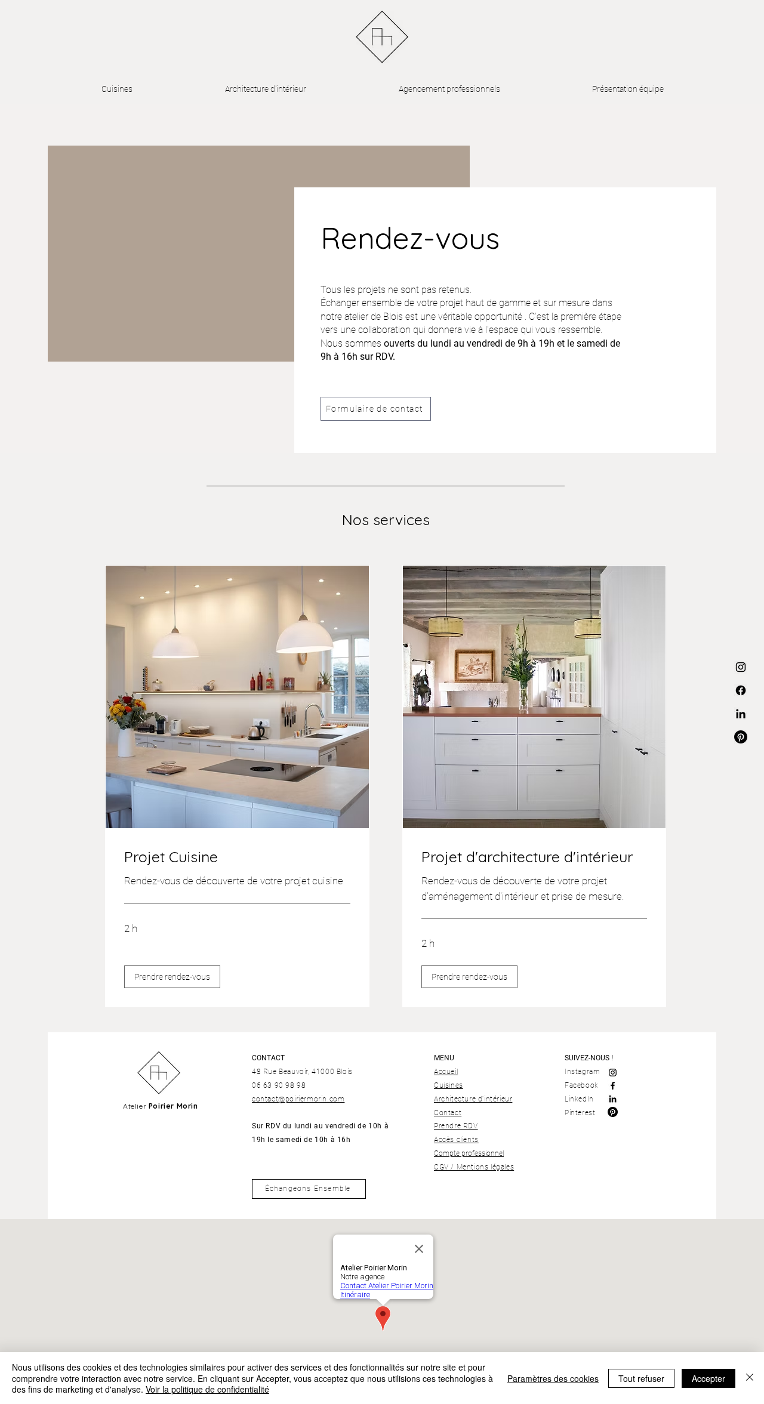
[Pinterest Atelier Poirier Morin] (740, 736)
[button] (172, 976)
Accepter (708, 1378)
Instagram (583, 1071)
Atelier (160, 1105)
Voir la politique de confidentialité (207, 1389)
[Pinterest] (613, 1112)
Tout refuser (641, 1378)
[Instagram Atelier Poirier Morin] (740, 667)
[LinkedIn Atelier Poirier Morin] (740, 713)
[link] (237, 856)
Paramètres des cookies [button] (553, 1378)
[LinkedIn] (613, 1099)
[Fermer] (750, 1378)
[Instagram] (613, 1072)
